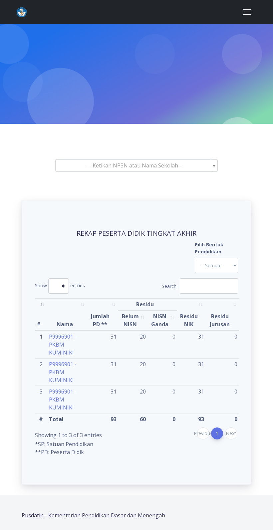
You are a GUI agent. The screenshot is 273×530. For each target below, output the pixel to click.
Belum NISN (130, 320)
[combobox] (136, 165)
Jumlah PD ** (100, 320)
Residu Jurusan (220, 320)
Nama (65, 324)
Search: (169, 286)
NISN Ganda (159, 320)
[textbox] (134, 165)
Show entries (60, 285)
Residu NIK (189, 320)
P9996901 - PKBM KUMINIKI (63, 344)
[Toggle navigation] (247, 12)
